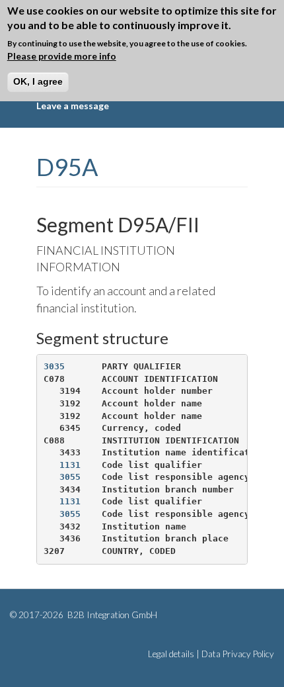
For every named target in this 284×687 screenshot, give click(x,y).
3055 (70, 477)
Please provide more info (61, 56)
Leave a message (72, 105)
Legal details (171, 654)
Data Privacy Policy (237, 654)
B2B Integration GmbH (111, 615)
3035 (54, 366)
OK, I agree (38, 81)
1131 (70, 465)
